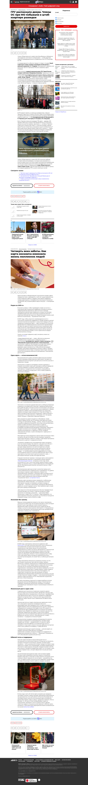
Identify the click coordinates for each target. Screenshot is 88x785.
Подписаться (66, 26)
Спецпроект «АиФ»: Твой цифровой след (44, 6)
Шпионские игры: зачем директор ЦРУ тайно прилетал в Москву (68, 97)
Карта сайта (37, 761)
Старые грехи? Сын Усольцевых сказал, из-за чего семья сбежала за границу (69, 67)
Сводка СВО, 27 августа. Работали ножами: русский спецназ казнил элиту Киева (66, 56)
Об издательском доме (29, 759)
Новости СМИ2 (32, 244)
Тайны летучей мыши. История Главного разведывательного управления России (34, 149)
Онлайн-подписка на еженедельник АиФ (44, 759)
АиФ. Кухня (59, 23)
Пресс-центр (57, 759)
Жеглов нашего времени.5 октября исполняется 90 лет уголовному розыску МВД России (35, 173)
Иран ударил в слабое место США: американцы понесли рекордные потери (66, 45)
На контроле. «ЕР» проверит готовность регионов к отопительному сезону (66, 34)
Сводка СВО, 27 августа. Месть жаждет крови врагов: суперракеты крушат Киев (66, 50)
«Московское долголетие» (25, 461)
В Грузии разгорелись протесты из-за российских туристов (69, 88)
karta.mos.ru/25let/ (29, 707)
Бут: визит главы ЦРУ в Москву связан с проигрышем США (67, 84)
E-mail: (57, 12)
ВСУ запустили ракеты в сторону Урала (68, 106)
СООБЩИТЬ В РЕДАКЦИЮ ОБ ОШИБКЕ (48, 761)
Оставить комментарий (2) (44, 712)
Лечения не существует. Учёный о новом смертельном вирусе (68, 76)
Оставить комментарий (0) (44, 185)
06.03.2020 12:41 (14, 9)
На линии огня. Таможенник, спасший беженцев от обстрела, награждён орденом (34, 176)
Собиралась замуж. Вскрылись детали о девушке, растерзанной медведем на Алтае (68, 72)
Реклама (20, 759)
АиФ (12, 49)
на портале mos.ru (34, 477)
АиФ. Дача (59, 19)
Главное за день (60, 17)
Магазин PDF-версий (66, 759)
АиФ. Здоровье (60, 21)
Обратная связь (21, 761)
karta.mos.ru (21, 545)
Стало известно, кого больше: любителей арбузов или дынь (67, 93)
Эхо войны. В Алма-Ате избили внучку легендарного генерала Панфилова (45, 211)
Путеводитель (30, 761)
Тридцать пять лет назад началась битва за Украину (68, 102)
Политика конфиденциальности (24, 776)
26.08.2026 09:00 (14, 248)
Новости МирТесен (60, 112)
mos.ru (24, 336)
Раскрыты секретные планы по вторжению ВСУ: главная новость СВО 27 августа (66, 39)
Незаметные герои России (22, 210)
